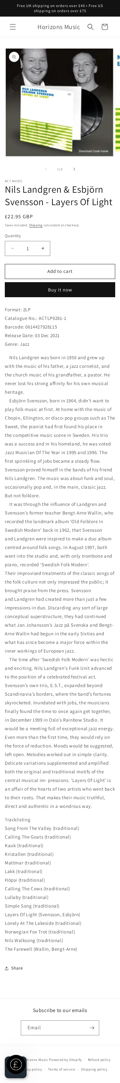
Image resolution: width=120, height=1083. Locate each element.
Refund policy (99, 1059)
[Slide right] (74, 169)
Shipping (36, 225)
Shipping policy (94, 1069)
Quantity (13, 235)
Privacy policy (30, 1069)
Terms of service (61, 1069)
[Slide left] (46, 169)
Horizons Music (35, 1059)
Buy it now (60, 290)
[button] (13, 27)
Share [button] (17, 968)
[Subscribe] (92, 1027)
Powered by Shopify (65, 1059)
